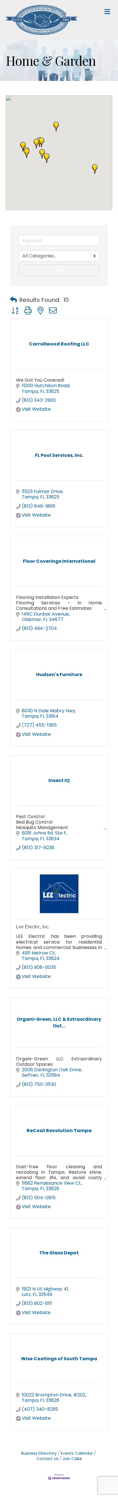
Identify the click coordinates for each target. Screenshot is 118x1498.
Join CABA (72, 1459)
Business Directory (39, 1453)
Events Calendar (77, 1453)
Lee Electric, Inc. (33, 926)
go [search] (61, 270)
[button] (41, 142)
